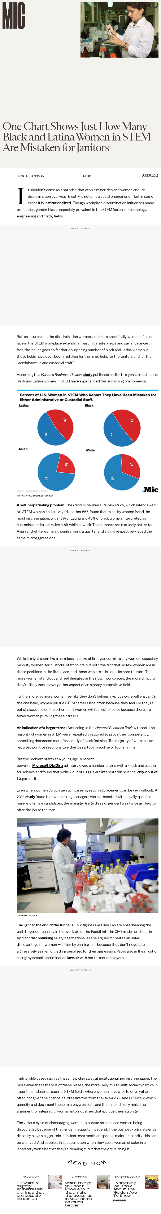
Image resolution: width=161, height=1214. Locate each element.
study (87, 375)
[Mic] (14, 15)
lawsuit (73, 958)
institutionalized (58, 203)
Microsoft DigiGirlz (47, 765)
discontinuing (42, 938)
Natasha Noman (32, 176)
